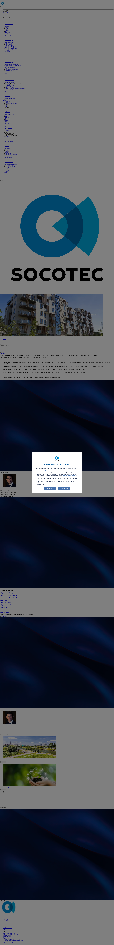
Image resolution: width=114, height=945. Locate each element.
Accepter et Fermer (64, 488)
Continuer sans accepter (72, 453)
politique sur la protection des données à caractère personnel (52, 470)
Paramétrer (50, 488)
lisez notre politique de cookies (70, 475)
